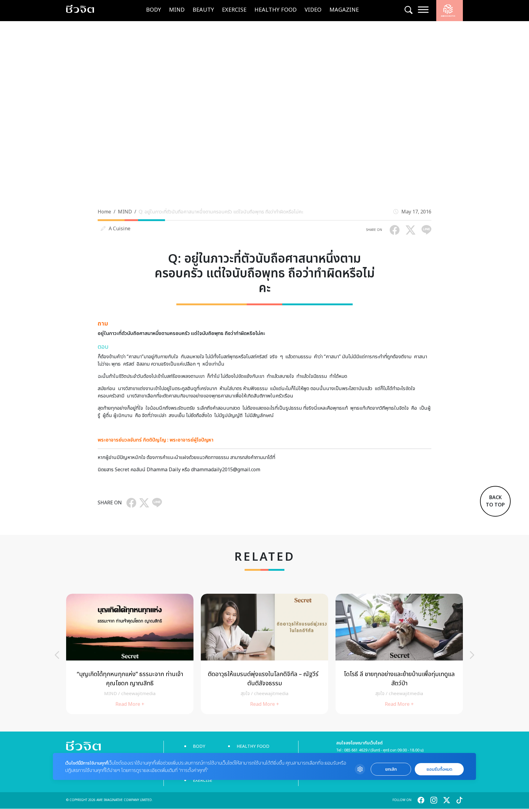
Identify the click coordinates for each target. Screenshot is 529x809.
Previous (57, 655)
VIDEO (313, 10)
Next (472, 655)
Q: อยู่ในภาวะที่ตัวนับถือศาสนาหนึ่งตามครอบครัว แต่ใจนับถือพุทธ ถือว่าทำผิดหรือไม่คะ (221, 212)
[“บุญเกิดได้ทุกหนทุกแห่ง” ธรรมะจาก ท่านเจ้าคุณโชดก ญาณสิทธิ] (129, 654)
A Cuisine (119, 228)
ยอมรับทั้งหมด (439, 769)
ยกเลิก (391, 769)
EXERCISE (234, 10)
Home (104, 212)
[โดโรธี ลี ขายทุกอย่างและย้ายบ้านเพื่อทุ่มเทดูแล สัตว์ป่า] (399, 654)
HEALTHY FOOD (275, 10)
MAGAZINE (344, 10)
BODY (153, 10)
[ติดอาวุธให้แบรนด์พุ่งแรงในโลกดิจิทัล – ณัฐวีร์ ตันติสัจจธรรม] (264, 654)
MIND (177, 10)
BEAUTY (203, 10)
